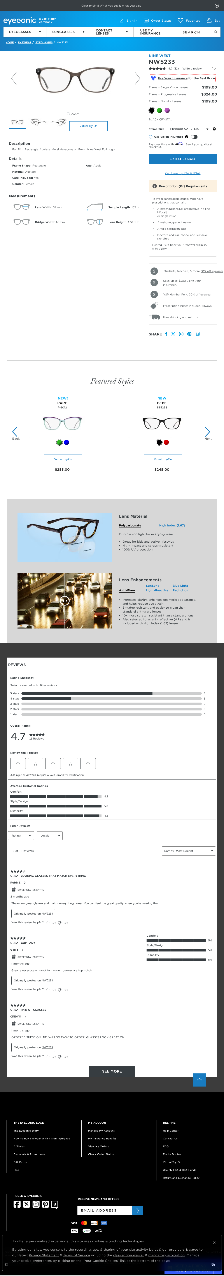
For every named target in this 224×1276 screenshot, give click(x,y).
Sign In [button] (132, 20)
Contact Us (170, 1138)
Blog (16, 1170)
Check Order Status (101, 1154)
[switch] (194, 137)
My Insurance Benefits (102, 1138)
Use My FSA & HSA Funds (179, 1170)
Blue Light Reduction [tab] (180, 588)
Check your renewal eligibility (187, 245)
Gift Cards (20, 1162)
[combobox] (193, 31)
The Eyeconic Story (26, 1130)
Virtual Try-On (88, 126)
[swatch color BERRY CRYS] (166, 442)
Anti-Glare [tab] (127, 590)
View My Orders (98, 1146)
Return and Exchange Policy (181, 1177)
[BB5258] (162, 437)
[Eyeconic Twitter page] (26, 1206)
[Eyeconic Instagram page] (36, 1206)
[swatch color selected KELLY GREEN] (59, 442)
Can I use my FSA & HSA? (182, 173)
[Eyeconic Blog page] (54, 1208)
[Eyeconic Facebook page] (17, 1206)
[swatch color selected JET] (159, 442)
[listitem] (166, 334)
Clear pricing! (90, 5)
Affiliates (19, 1146)
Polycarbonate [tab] (130, 525)
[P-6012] (62, 437)
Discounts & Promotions (29, 1154)
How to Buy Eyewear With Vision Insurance (42, 1138)
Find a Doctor (172, 1154)
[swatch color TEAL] (66, 442)
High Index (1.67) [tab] (172, 525)
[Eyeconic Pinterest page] (45, 1206)
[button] (189, 20)
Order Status (161, 20)
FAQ (166, 1146)
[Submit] (137, 1210)
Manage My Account (101, 1130)
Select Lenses (182, 159)
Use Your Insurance (172, 78)
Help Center (170, 1130)
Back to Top (199, 1080)
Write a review (192, 68)
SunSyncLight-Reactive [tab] (157, 588)
